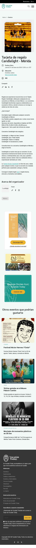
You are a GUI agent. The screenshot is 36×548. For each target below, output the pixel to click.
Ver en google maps (11, 75)
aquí (18, 172)
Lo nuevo (6, 491)
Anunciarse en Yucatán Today (11, 498)
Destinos (6, 472)
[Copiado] (3, 87)
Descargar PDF (18, 242)
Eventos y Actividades (9, 479)
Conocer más (18, 292)
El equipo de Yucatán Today (11, 503)
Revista (5, 488)
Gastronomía (7, 474)
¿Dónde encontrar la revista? (18, 246)
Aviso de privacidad (9, 501)
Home (4, 17)
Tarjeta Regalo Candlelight (11, 164)
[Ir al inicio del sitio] (7, 8)
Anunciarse (26, 1)
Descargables (7, 486)
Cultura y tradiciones (9, 476)
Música (5, 198)
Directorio (6, 484)
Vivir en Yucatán (8, 481)
